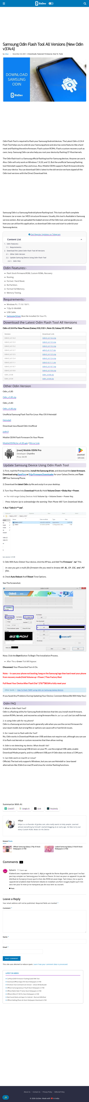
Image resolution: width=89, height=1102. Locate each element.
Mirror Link (34, 443)
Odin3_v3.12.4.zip (49, 358)
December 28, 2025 (19, 54)
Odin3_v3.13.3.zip (49, 342)
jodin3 (6, 431)
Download (80, 455)
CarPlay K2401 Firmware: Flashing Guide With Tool (23, 979)
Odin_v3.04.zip (48, 379)
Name (6, 937)
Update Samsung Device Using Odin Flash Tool (28, 257)
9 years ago (23, 870)
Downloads (32, 54)
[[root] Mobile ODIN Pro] (9, 453)
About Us (27, 1092)
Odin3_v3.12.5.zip (49, 354)
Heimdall (7, 420)
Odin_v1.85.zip (9, 397)
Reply (12, 888)
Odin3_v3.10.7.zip (49, 366)
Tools (61, 54)
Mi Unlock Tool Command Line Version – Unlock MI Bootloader (27, 985)
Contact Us (36, 1092)
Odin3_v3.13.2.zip (49, 346)
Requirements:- (16, 247)
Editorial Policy (59, 1092)
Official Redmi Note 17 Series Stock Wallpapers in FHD (24, 991)
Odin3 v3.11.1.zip (49, 362)
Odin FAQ (17, 261)
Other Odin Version (17, 254)
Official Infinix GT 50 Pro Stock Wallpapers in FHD (23, 994)
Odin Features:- (13, 244)
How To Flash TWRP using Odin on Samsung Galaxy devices (40, 690)
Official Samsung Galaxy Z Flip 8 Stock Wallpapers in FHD (25, 988)
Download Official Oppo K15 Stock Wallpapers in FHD (24, 982)
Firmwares (48, 54)
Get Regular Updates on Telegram (45, 234)
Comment (7, 908)
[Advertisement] (44, 25)
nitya (7, 54)
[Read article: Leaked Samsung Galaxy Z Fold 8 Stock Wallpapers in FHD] (49, 849)
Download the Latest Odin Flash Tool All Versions (26, 251)
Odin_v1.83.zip (9, 408)
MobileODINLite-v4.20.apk (15, 443)
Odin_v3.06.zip (48, 375)
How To (55, 54)
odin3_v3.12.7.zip (49, 350)
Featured (40, 54)
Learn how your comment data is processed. (50, 964)
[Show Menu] (4, 3)
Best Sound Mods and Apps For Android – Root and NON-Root (26, 997)
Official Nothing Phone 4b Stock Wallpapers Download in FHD (27, 1000)
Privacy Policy (47, 1092)
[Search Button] (85, 3)
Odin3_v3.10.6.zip (49, 370)
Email (6, 947)
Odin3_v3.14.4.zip (49, 338)
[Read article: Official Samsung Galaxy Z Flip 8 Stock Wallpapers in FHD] (7, 849)
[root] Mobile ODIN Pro (29, 450)
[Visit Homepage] (40, 3)
